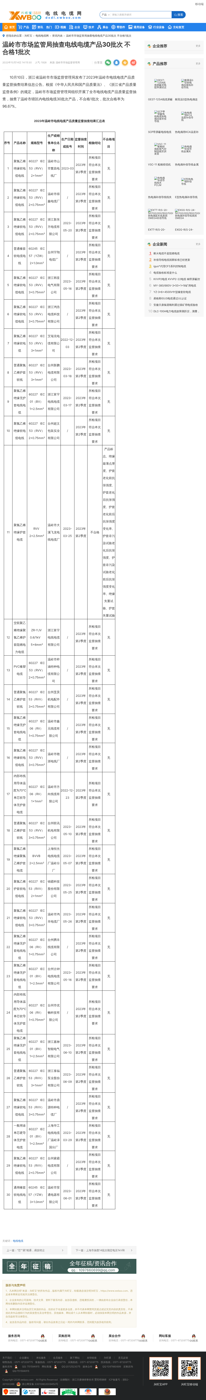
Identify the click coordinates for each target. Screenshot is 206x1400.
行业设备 (156, 27)
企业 (74, 27)
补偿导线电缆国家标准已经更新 (169, 259)
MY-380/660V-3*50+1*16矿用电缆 (172, 285)
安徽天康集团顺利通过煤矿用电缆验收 (173, 304)
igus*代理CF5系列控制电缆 (167, 266)
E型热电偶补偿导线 (186, 197)
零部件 (118, 27)
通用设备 (136, 27)
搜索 (178, 14)
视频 (60, 27)
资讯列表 (57, 35)
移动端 (199, 4)
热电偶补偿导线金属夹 (187, 166)
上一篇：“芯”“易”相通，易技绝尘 (35, 1250)
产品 (23, 27)
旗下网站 (75, 1358)
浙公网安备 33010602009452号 (40, 1384)
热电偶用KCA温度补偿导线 (187, 133)
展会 (102, 27)
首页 (9, 27)
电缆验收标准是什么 (163, 272)
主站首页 (176, 27)
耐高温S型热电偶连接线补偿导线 (186, 101)
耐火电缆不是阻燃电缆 (164, 253)
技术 (88, 27)
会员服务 (58, 1358)
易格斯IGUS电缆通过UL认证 (168, 298)
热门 (49, 27)
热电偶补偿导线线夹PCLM (160, 198)
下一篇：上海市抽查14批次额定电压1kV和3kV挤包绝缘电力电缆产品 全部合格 (104, 1251)
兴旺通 (107, 1358)
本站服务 (41, 1358)
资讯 (37, 27)
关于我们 (7, 1358)
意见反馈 (123, 1358)
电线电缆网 (42, 35)
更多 (198, 46)
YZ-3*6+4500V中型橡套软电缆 (170, 292)
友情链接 (92, 1358)
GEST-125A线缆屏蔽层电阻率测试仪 (160, 101)
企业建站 (24, 1358)
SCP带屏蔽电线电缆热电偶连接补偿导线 (160, 133)
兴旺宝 (28, 35)
